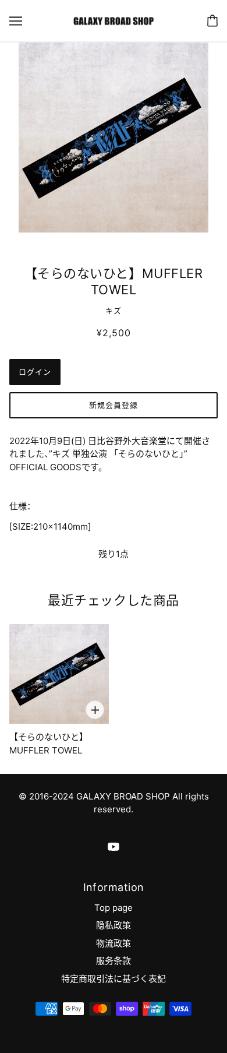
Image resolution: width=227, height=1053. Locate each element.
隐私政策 (113, 925)
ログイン (35, 371)
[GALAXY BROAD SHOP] (113, 20)
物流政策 (113, 943)
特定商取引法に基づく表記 (113, 978)
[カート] (212, 21)
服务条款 (113, 960)
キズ (113, 310)
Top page (113, 907)
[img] (113, 846)
